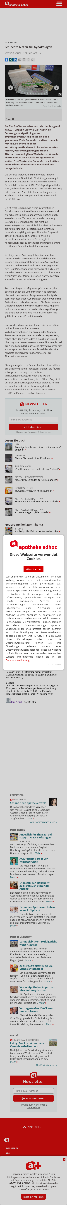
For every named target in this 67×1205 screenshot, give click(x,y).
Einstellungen (53, 664)
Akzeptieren (33, 569)
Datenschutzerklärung (17, 660)
